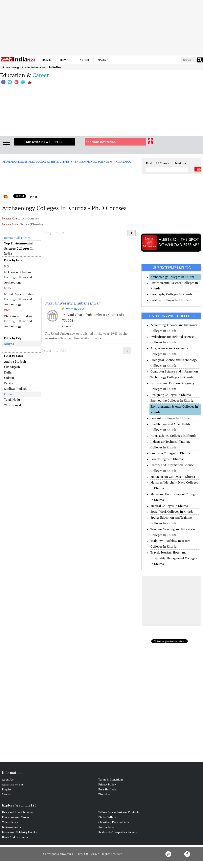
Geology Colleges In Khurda (169, 300)
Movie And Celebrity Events (19, 832)
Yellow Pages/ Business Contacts (119, 812)
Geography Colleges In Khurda (171, 294)
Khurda (9, 344)
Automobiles (106, 827)
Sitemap (7, 794)
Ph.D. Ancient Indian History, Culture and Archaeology (18, 321)
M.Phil (8, 288)
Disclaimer (105, 794)
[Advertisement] (101, 28)
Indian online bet (12, 827)
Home (46, 60)
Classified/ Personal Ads (113, 822)
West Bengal (12, 405)
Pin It (33, 197)
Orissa (8, 394)
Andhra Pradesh (15, 361)
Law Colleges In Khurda (166, 459)
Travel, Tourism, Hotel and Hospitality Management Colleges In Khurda (173, 558)
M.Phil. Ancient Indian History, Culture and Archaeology (19, 299)
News (64, 60)
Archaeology (123, 161)
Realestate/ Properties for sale (117, 832)
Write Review (74, 309)
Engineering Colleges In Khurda (172, 400)
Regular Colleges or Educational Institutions (35, 161)
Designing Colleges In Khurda (170, 395)
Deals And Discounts (15, 837)
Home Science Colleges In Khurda (173, 436)
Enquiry (6, 789)
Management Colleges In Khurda (172, 477)
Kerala (8, 383)
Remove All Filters (17, 238)
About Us (8, 779)
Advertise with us (12, 784)
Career (83, 60)
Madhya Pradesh (15, 389)
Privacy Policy (107, 784)
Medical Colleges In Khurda (169, 506)
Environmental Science (92, 161)
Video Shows (10, 822)
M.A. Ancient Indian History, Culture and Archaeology (18, 277)
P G (6, 266)
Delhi (7, 372)
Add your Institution (100, 142)
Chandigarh (12, 367)
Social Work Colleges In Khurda (171, 511)
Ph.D (7, 310)
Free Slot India (107, 789)
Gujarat (9, 378)
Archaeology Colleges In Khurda (172, 277)
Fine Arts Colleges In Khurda (170, 418)
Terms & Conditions (110, 779)
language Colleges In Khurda (170, 453)
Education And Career (15, 817)
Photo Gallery (107, 817)
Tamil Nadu (12, 399)
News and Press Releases (18, 812)
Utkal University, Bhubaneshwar (72, 303)
